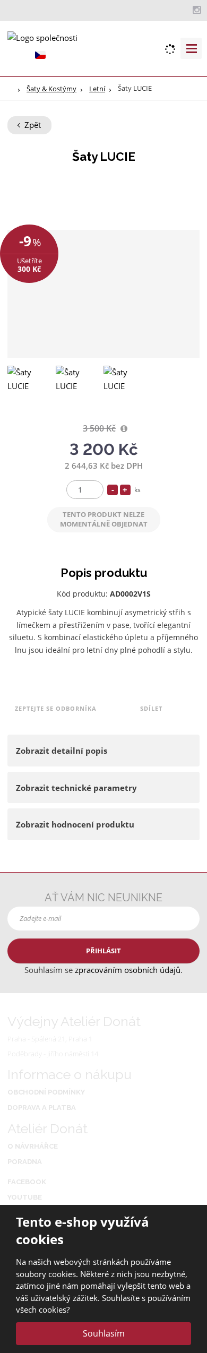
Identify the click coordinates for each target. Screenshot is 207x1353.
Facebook (26, 1182)
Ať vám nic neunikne (103, 897)
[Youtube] (185, 9)
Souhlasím (104, 1333)
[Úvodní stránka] (42, 37)
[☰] (191, 48)
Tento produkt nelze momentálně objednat (104, 519)
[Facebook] (174, 9)
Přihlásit (103, 950)
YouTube (24, 1197)
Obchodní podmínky (46, 1092)
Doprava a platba (41, 1107)
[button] (40, 54)
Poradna (24, 1162)
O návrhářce (32, 1146)
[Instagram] (196, 10)
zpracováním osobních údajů (127, 969)
